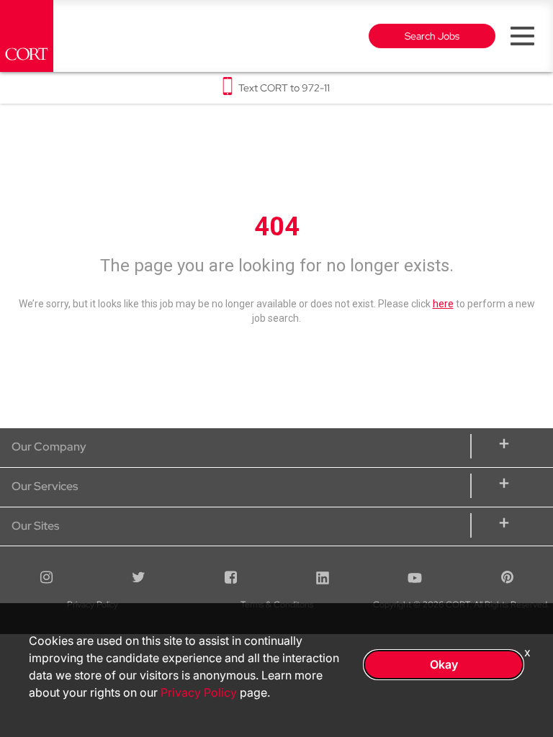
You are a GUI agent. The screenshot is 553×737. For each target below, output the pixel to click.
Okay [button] (444, 664)
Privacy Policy (199, 692)
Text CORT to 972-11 (284, 87)
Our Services (45, 486)
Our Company (49, 446)
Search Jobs (432, 36)
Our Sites (35, 525)
